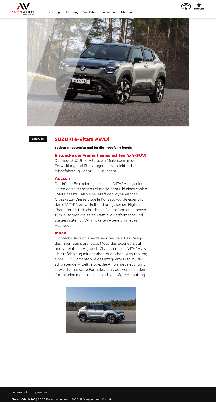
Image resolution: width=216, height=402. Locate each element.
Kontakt (107, 399)
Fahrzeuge (54, 12)
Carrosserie (109, 12)
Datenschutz (20, 392)
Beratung (72, 12)
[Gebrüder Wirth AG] (23, 9)
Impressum (39, 392)
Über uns (127, 12)
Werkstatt (90, 12)
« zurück (38, 138)
